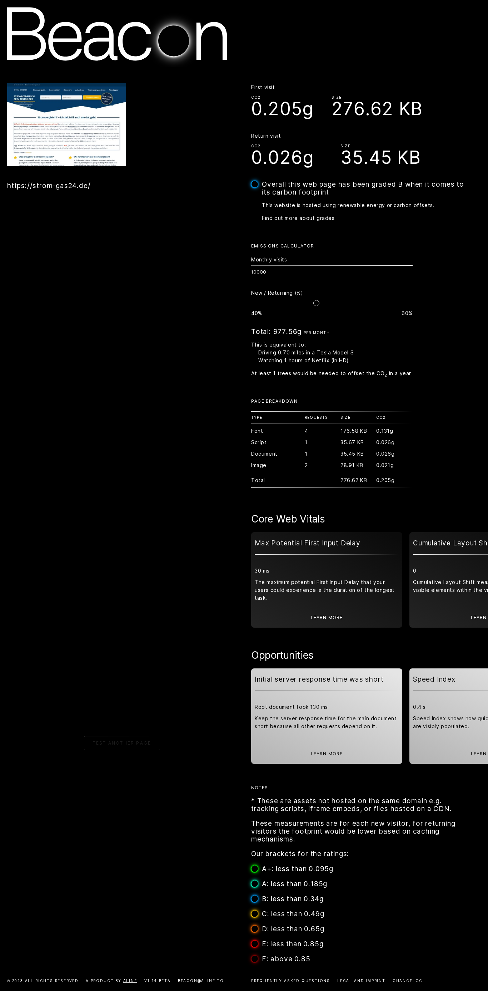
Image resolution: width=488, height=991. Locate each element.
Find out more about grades (298, 218)
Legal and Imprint (361, 980)
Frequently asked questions (290, 980)
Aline (130, 980)
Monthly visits (269, 259)
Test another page (122, 743)
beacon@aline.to (201, 980)
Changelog (408, 980)
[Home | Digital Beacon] (117, 65)
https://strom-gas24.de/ (48, 186)
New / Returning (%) (277, 293)
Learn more (327, 617)
